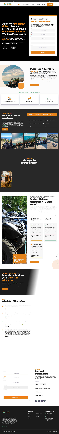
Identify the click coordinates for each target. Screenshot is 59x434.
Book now (43, 52)
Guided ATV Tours (39, 413)
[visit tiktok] (8, 426)
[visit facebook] (2, 426)
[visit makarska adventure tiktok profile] (44, 401)
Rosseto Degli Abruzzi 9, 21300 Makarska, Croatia (40, 384)
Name (31, 28)
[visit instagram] (6, 426)
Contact (50, 4)
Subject (5, 385)
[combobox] (32, 34)
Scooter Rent (30, 414)
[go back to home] (6, 412)
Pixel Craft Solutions (11, 431)
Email (31, 36)
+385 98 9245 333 (39, 395)
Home (19, 4)
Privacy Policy (49, 431)
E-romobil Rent (38, 414)
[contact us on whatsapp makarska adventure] (36, 401)
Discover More (34, 261)
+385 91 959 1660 (38, 392)
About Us (43, 4)
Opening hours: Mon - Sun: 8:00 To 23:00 (19, 1)
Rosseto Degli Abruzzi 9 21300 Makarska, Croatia (50, 419)
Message (32, 45)
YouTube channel (34, 85)
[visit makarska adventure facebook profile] (39, 401)
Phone (32, 32)
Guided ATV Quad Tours (26, 4)
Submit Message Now (15, 397)
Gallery (38, 4)
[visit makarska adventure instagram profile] (42, 401)
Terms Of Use (55, 431)
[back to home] (7, 4)
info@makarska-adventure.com (42, 388)
